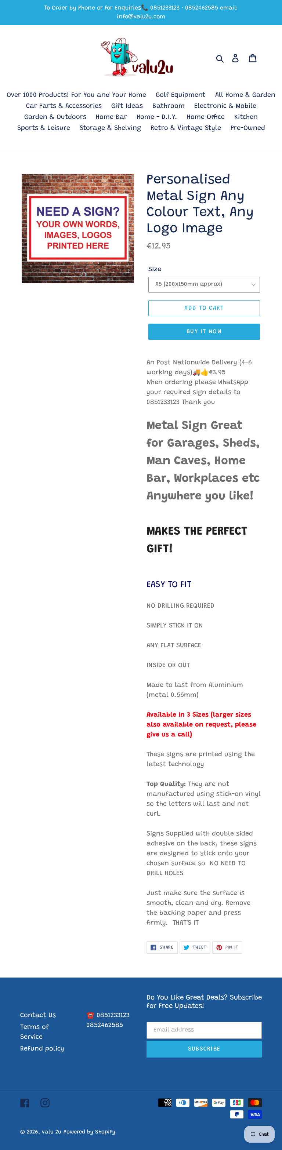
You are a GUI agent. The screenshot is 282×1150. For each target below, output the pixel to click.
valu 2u (51, 1132)
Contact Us (38, 1015)
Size (154, 269)
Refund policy (42, 1049)
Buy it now (204, 332)
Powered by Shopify (89, 1132)
